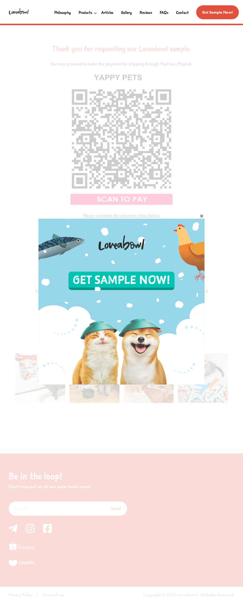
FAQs (164, 12)
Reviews (146, 12)
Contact (182, 12)
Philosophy (62, 12)
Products (85, 12)
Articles (107, 12)
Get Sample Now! (217, 12)
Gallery (126, 12)
